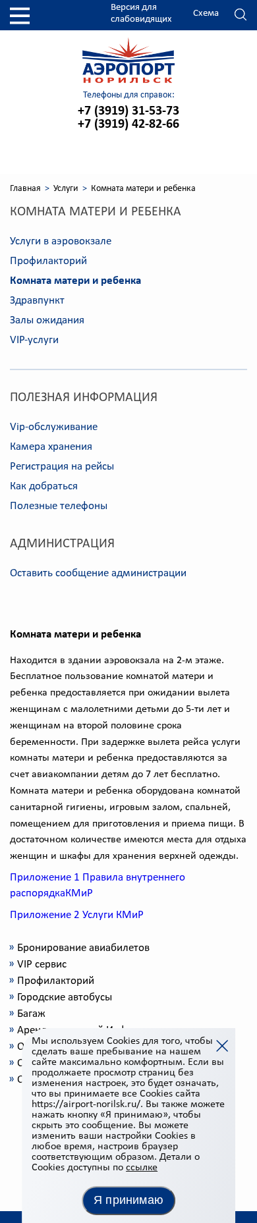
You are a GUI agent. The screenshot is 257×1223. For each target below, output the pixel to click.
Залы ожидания (47, 320)
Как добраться (44, 486)
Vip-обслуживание (54, 427)
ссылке (141, 1167)
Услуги (65, 189)
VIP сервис (42, 964)
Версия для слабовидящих (141, 13)
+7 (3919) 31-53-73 (128, 111)
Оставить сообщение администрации (98, 573)
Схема (206, 13)
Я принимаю (128, 1200)
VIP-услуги (34, 340)
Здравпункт (37, 300)
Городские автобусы (64, 997)
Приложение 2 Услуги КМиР (77, 915)
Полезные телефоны (58, 506)
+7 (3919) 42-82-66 (128, 124)
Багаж (31, 1013)
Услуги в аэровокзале (60, 241)
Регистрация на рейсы (62, 466)
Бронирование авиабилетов (83, 948)
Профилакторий (48, 261)
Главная (25, 189)
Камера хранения (51, 446)
